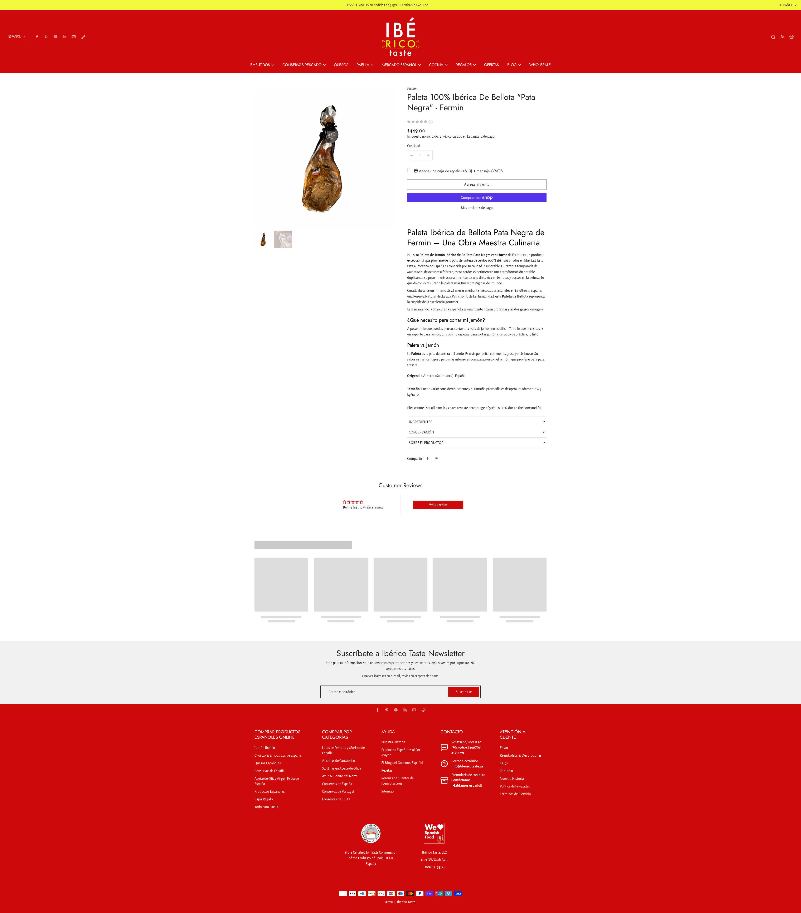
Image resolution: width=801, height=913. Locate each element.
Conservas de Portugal (338, 792)
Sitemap (387, 791)
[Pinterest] (46, 36)
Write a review (438, 504)
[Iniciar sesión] (782, 37)
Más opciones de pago (477, 208)
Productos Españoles (269, 792)
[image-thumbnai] (263, 239)
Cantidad (413, 146)
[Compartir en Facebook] (427, 458)
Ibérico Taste (406, 902)
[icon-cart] (791, 37)
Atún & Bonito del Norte (340, 776)
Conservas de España (269, 771)
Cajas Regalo (263, 799)
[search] (773, 37)
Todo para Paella (266, 807)
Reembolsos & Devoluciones (521, 755)
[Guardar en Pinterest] (436, 458)
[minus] (411, 155)
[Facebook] (37, 36)
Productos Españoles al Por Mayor (400, 752)
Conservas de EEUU (336, 799)
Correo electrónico (342, 692)
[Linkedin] (64, 36)
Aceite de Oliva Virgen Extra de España (276, 781)
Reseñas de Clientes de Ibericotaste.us (397, 780)
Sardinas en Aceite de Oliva (341, 768)
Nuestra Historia (393, 742)
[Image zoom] (324, 159)
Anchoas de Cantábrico (338, 761)
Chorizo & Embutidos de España (277, 755)
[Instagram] (55, 36)
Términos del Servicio (515, 794)
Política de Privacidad (515, 786)
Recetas (386, 770)
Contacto (506, 771)
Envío (444, 136)
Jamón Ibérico (264, 748)
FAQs (504, 763)
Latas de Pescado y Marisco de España (343, 750)
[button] (477, 184)
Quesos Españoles (267, 763)
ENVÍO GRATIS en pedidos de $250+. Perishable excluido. (388, 5)
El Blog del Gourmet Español (402, 763)
